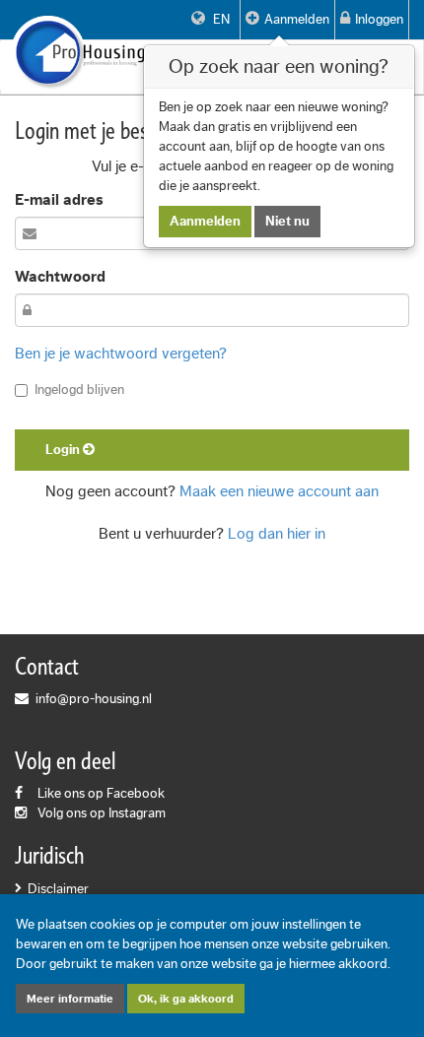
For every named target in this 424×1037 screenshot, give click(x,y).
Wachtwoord (60, 277)
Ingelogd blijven (79, 390)
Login (64, 450)
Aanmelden (205, 221)
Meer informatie (70, 999)
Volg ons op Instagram (101, 813)
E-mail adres (59, 200)
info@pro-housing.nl (93, 699)
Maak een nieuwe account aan (279, 491)
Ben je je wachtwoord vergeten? (121, 353)
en (220, 20)
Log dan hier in (276, 534)
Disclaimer (58, 889)
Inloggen (379, 20)
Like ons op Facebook (101, 794)
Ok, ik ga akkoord (186, 999)
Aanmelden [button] (296, 20)
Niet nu (287, 221)
